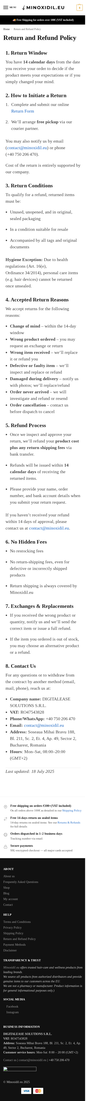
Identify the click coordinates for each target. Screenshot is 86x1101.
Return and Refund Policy (19, 939)
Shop (6, 887)
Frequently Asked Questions (20, 882)
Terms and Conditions (17, 922)
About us (9, 876)
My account (10, 899)
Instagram (12, 1012)
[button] (79, 8)
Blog (6, 893)
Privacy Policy (12, 927)
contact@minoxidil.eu (27, 147)
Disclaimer (10, 950)
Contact (8, 904)
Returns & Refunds (69, 822)
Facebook (12, 1006)
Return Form (22, 111)
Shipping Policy (72, 810)
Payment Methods (14, 944)
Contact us (9, 1060)
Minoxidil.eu (11, 967)
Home (6, 29)
